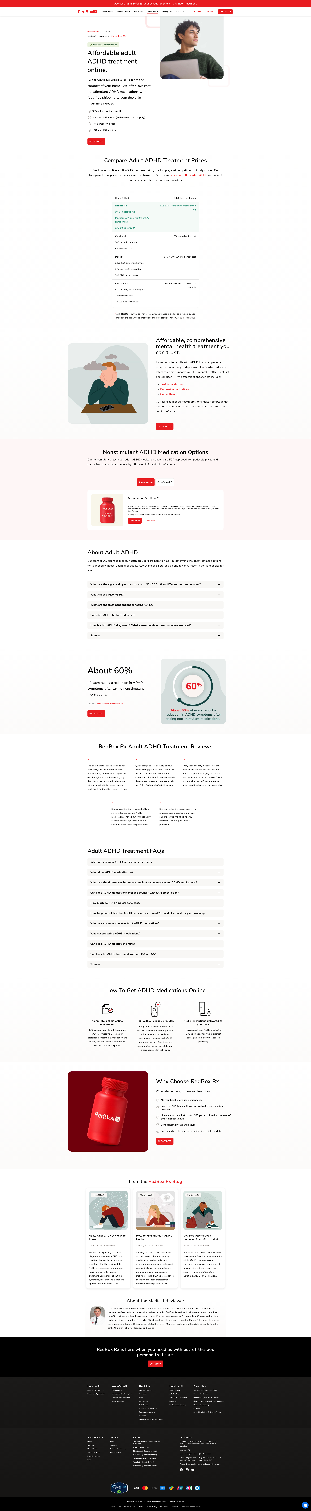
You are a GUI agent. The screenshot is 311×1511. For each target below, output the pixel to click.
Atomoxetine (146, 482)
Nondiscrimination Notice (191, 1507)
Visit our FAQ (185, 1450)
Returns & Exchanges (118, 1449)
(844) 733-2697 (194, 1458)
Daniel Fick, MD (119, 36)
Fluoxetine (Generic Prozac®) (145, 1455)
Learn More (150, 520)
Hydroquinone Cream (141, 1447)
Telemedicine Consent (169, 1507)
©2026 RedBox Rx (134, 1501)
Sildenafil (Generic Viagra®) (144, 1458)
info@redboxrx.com (203, 1454)
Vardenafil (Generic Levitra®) (145, 1466)
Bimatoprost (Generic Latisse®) (145, 1451)
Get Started (96, 141)
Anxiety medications (172, 384)
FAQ (112, 1442)
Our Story (91, 1445)
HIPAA (140, 1507)
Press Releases (93, 1456)
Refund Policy (115, 1453)
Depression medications (174, 389)
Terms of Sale (129, 1507)
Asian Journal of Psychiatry (109, 703)
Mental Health (152, 11)
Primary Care (167, 11)
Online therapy (169, 394)
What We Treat (93, 1453)
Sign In (210, 11)
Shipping (113, 1445)
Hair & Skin (138, 11)
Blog (89, 1460)
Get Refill (198, 11)
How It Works (92, 1449)
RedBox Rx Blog (165, 1181)
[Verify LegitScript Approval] (119, 1493)
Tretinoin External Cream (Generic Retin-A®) (146, 1443)
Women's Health (123, 11)
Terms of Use (115, 1507)
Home (89, 1442)
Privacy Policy (151, 1507)
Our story (155, 1364)
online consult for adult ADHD (188, 175)
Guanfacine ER (164, 482)
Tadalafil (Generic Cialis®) (143, 1462)
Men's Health (108, 11)
